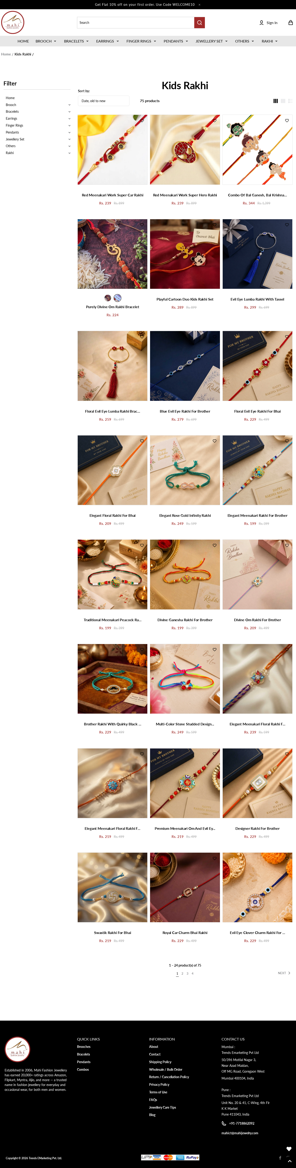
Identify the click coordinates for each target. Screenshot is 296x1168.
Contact (154, 1054)
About (153, 1047)
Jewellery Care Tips (162, 1107)
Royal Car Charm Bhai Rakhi (185, 932)
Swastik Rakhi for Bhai (112, 932)
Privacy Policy (159, 1084)
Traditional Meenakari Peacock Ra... (112, 619)
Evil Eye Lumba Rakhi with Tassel (257, 299)
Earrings (105, 41)
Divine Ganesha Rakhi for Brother (185, 619)
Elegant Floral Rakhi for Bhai (112, 515)
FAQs (153, 1100)
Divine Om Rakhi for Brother (257, 619)
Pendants (173, 41)
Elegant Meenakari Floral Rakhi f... (257, 724)
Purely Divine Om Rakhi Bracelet (112, 306)
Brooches (83, 1047)
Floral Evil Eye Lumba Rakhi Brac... (112, 411)
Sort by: (84, 91)
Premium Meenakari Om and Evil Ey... (185, 828)
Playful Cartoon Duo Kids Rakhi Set (185, 299)
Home (6, 54)
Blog (152, 1115)
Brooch (44, 41)
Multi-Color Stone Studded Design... (185, 724)
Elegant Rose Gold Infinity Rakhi (185, 515)
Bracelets (74, 41)
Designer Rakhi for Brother (257, 828)
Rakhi (267, 41)
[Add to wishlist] (142, 120)
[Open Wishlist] (289, 1149)
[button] (46, 41)
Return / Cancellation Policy (169, 1077)
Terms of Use (158, 1092)
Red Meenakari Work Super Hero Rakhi (185, 195)
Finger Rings (138, 41)
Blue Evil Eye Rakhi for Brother (185, 411)
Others (242, 41)
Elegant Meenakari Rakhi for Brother (257, 515)
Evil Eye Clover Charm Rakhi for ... (257, 932)
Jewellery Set (209, 41)
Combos (83, 1069)
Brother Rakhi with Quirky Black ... (112, 724)
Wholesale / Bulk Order (165, 1069)
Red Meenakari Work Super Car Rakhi (112, 195)
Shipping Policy (160, 1062)
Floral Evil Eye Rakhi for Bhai (257, 411)
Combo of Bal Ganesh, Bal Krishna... (257, 195)
